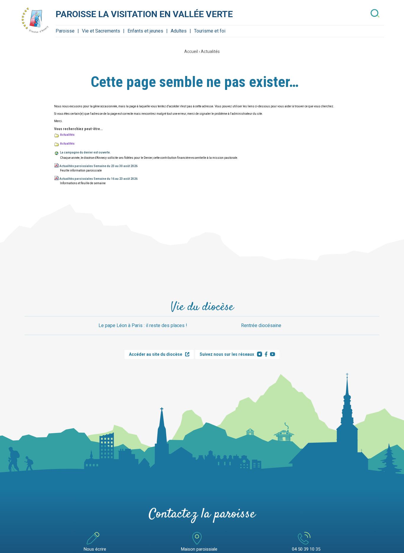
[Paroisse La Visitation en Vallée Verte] (35, 20)
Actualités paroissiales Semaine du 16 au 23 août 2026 (98, 178)
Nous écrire (95, 549)
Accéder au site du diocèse (155, 354)
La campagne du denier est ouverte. (85, 152)
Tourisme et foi (209, 31)
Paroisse (65, 31)
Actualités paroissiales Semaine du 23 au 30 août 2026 (98, 166)
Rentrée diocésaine (261, 325)
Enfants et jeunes (145, 31)
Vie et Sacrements (101, 31)
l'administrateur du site (246, 113)
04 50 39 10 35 (306, 549)
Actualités (210, 51)
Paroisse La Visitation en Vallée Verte (144, 14)
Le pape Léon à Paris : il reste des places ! (142, 325)
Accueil (191, 51)
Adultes (179, 31)
